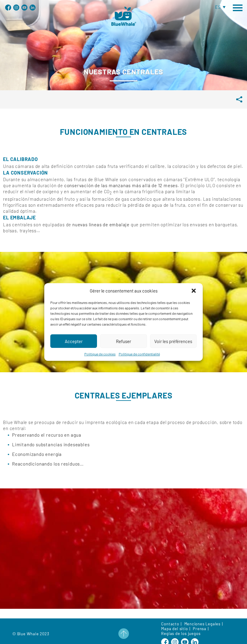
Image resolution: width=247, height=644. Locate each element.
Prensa (199, 628)
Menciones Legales (202, 623)
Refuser (123, 341)
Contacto (170, 623)
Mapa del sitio (174, 628)
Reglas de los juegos (180, 633)
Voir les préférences (173, 341)
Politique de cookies (100, 354)
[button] (194, 291)
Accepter (74, 341)
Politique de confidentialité (139, 354)
